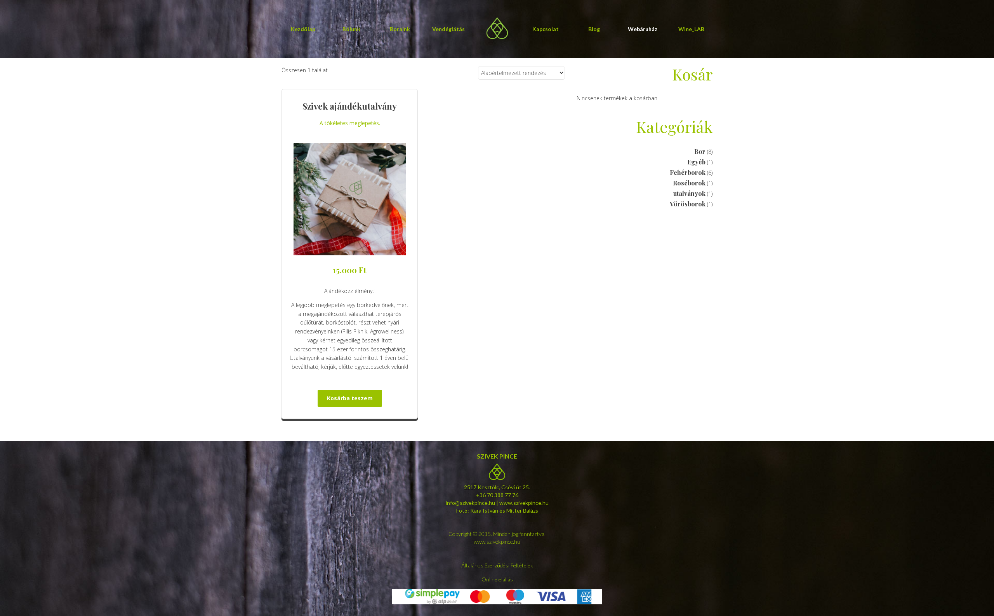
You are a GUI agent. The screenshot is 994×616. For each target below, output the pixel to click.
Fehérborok (688, 172)
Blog (594, 29)
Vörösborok (688, 204)
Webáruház (642, 29)
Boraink (400, 29)
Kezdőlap (303, 29)
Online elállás (497, 579)
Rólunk (351, 29)
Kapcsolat (545, 29)
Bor (700, 151)
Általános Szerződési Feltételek (497, 565)
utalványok (689, 193)
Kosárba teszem (350, 398)
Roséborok (689, 183)
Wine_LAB (691, 29)
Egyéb (696, 162)
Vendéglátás (448, 29)
